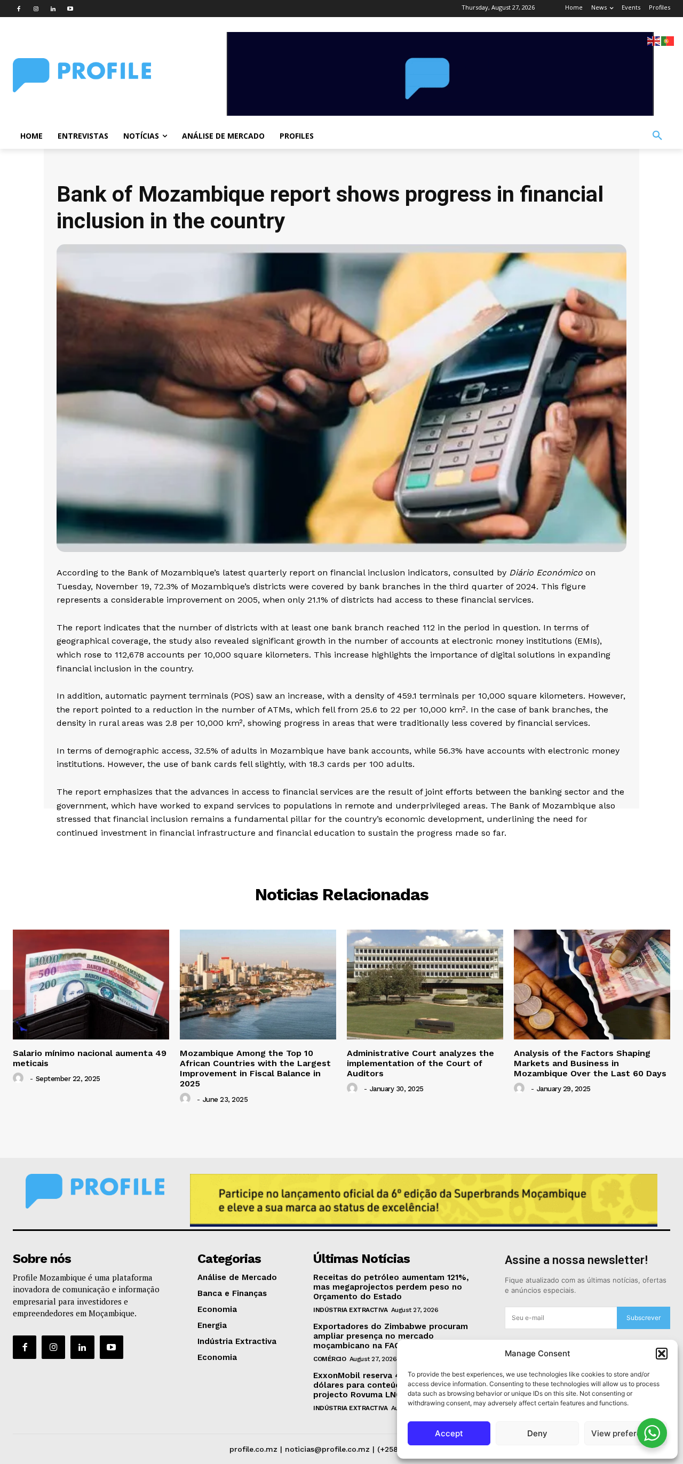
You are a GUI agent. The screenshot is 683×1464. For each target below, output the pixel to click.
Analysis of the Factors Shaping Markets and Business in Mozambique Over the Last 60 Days (590, 1063)
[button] (661, 1353)
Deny (537, 1433)
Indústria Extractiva (350, 1310)
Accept (449, 1433)
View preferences (625, 1433)
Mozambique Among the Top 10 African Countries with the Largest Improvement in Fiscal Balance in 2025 (255, 1068)
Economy (341, 854)
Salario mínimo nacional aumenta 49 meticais (89, 1058)
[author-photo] (20, 1078)
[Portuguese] (668, 40)
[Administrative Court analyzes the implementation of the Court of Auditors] (425, 984)
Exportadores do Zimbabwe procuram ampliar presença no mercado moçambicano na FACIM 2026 (390, 1336)
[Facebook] (19, 8)
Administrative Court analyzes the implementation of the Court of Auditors (420, 1063)
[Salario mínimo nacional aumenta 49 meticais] (91, 984)
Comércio (329, 1359)
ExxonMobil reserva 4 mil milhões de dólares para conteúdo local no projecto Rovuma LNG (387, 1385)
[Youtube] (70, 8)
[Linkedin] (53, 8)
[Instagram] (36, 8)
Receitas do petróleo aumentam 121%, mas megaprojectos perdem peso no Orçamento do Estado (391, 1287)
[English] (654, 40)
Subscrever (643, 1318)
